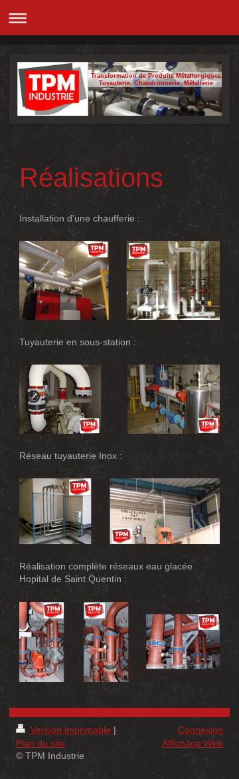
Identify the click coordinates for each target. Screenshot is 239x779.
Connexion (200, 729)
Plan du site (40, 743)
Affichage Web (192, 743)
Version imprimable (71, 729)
